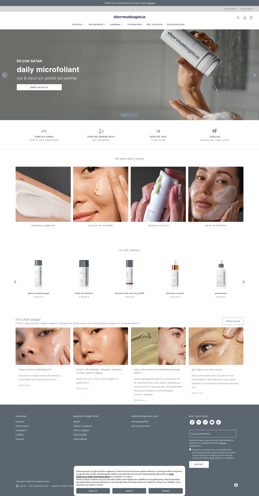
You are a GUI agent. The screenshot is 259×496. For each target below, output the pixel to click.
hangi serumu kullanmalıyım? (35, 369)
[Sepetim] (250, 17)
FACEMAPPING (135, 24)
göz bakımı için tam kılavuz (207, 369)
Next (243, 282)
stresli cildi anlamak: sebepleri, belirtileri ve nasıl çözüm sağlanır (99, 371)
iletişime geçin (246, 8)
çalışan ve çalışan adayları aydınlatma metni (71, 486)
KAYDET (199, 464)
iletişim (76, 421)
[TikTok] (219, 422)
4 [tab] (134, 115)
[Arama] (238, 17)
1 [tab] (124, 115)
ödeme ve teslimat (82, 426)
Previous (15, 282)
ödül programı (230, 8)
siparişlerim (21, 430)
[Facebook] (192, 422)
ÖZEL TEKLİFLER (154, 24)
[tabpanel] (129, 74)
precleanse (220, 293)
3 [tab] (131, 115)
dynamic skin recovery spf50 (129, 293)
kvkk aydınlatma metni (39, 486)
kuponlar (20, 439)
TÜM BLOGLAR (233, 321)
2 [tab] (127, 115)
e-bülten (20, 434)
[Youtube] (212, 422)
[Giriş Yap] (245, 17)
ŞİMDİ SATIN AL (39, 87)
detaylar (151, 2)
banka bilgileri (80, 434)
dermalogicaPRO (139, 421)
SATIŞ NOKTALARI (176, 24)
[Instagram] (205, 422)
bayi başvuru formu (140, 426)
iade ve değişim (81, 430)
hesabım (20, 421)
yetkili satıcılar (80, 439)
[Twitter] (199, 422)
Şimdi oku (24, 385)
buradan (222, 443)
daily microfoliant (84, 293)
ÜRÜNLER (77, 24)
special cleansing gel (38, 293)
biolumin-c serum (175, 293)
